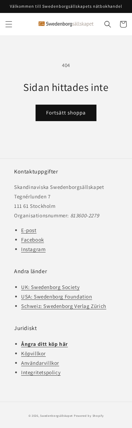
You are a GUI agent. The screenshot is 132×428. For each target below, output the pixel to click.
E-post (29, 230)
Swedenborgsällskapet (56, 415)
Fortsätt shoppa (66, 112)
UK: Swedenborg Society (50, 287)
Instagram (33, 249)
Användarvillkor (40, 363)
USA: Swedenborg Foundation (56, 296)
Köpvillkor (33, 353)
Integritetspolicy (41, 372)
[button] (9, 24)
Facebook (32, 239)
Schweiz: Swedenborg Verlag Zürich (63, 306)
